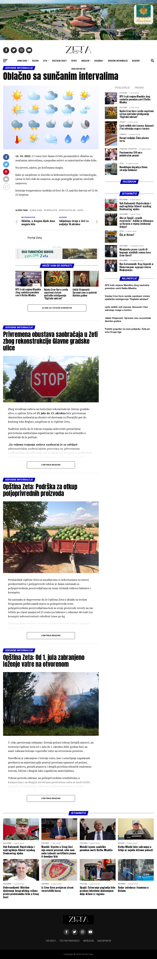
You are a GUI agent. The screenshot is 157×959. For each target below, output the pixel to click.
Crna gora (36, 210)
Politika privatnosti (70, 940)
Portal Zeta (35, 237)
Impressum (88, 940)
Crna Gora (22, 60)
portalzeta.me (68, 210)
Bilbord (136, 60)
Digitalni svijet (59, 60)
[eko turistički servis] (57, 258)
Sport (74, 60)
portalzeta (51, 210)
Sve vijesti (51, 940)
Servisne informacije (118, 60)
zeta (80, 210)
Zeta (45, 60)
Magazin (85, 60)
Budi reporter (78, 68)
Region (35, 60)
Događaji (98, 60)
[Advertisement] (129, 458)
